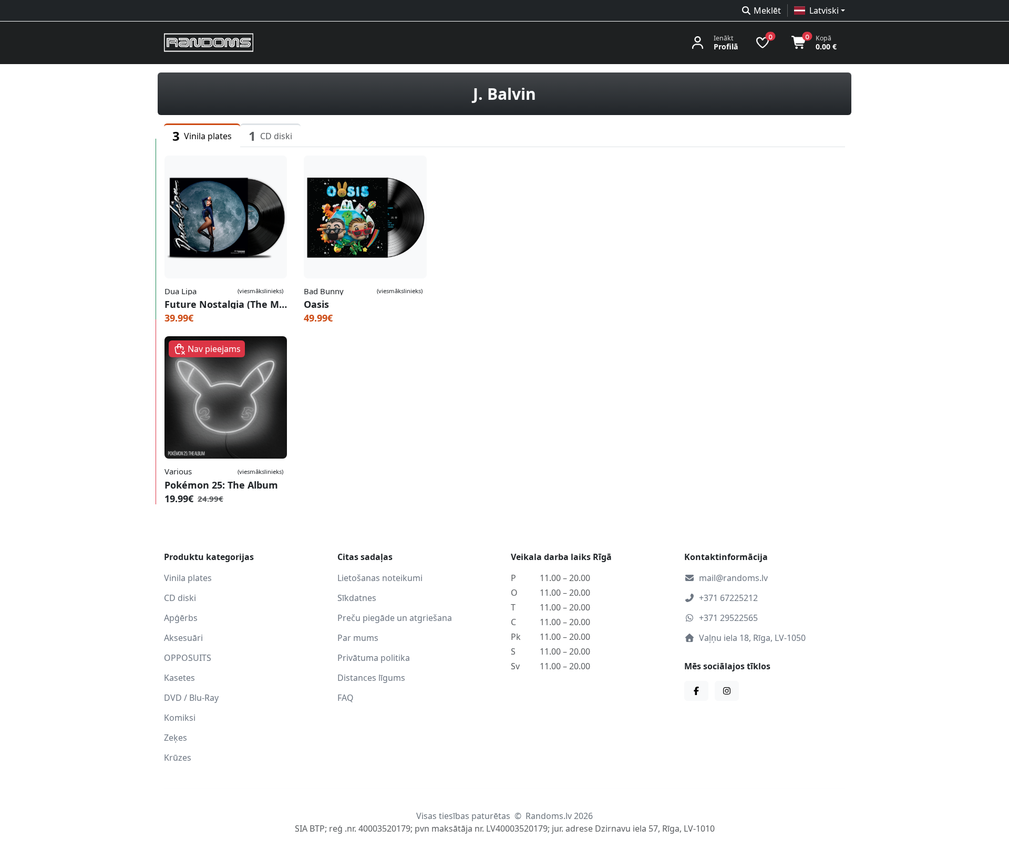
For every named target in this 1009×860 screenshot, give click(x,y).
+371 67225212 (728, 598)
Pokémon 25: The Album (221, 485)
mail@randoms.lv (733, 578)
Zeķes (175, 737)
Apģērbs (181, 618)
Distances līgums (371, 677)
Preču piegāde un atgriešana (394, 618)
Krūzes (177, 757)
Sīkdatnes (356, 598)
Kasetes (179, 677)
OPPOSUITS (187, 658)
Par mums (357, 638)
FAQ (345, 697)
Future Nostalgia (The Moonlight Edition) (225, 304)
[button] (819, 10)
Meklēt (767, 10)
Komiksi (179, 717)
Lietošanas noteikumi (380, 578)
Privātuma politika (373, 658)
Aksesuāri (183, 638)
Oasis (316, 304)
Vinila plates (188, 578)
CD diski (180, 598)
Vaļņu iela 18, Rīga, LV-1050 (752, 638)
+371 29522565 (728, 618)
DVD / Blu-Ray (191, 697)
